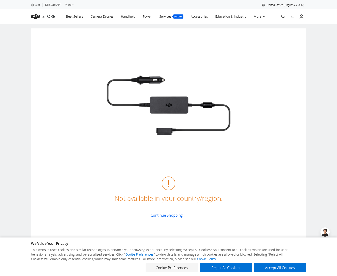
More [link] (68, 5)
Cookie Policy (206, 259)
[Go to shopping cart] (292, 16)
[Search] (283, 16)
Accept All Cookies (280, 267)
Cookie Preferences (139, 254)
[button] (283, 5)
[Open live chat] (325, 232)
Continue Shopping (167, 215)
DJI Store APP (53, 5)
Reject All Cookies (225, 267)
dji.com (35, 5)
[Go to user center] (301, 16)
